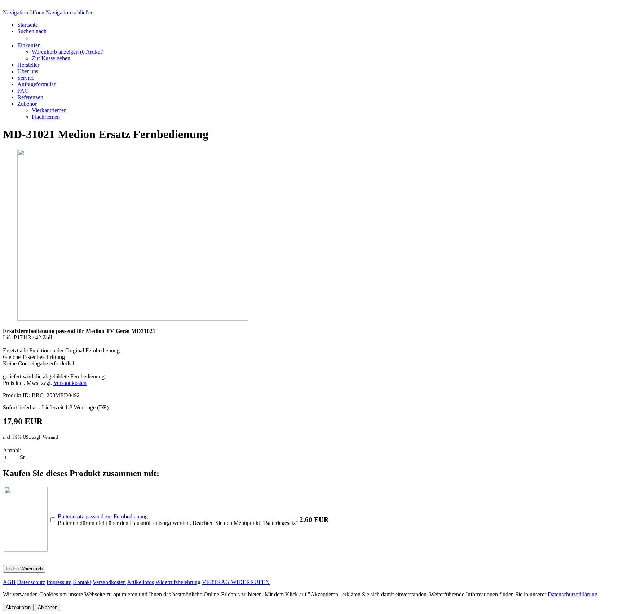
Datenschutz (31, 582)
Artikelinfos (140, 582)
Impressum (59, 582)
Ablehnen (47, 607)
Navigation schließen (70, 12)
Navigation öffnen (23, 12)
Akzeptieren (18, 607)
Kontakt (82, 582)
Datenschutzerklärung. (573, 594)
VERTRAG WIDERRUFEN (236, 582)
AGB (9, 582)
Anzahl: (12, 450)
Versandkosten (70, 383)
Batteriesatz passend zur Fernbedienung (103, 516)
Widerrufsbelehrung (177, 582)
